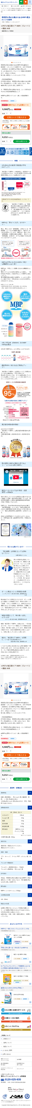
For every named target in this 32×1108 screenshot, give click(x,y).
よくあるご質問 (7, 1050)
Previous (1, 48)
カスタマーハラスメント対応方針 (7, 1068)
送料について (7, 1042)
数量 (3, 141)
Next (31, 48)
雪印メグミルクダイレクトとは (5, 1059)
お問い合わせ (6, 1054)
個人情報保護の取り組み (5, 1064)
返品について (7, 1046)
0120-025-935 (13, 1079)
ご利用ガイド (6, 1039)
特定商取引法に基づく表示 (21, 1064)
